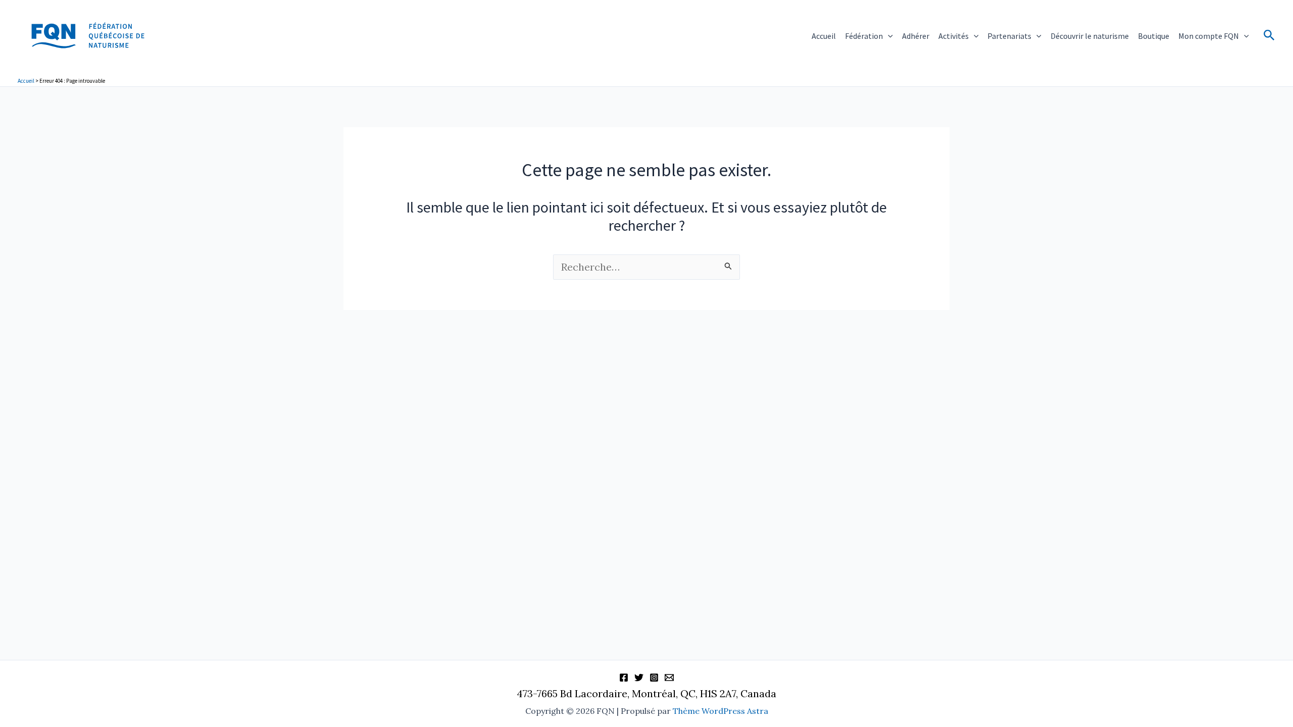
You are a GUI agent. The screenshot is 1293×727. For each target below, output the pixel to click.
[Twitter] (638, 677)
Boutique (1153, 36)
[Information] (669, 677)
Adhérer (915, 36)
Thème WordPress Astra (720, 711)
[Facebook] (623, 677)
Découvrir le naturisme (1090, 36)
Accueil (824, 36)
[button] (888, 36)
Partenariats (1009, 36)
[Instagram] (654, 677)
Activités (953, 36)
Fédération (864, 36)
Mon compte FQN (1208, 36)
